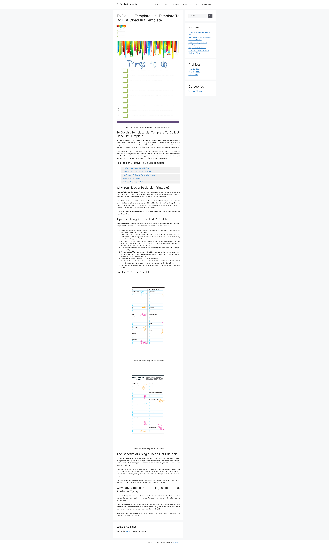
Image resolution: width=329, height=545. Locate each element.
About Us (157, 4)
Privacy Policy (206, 4)
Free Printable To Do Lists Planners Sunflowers (139, 175)
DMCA (197, 4)
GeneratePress (176, 542)
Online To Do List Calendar (132, 178)
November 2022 (194, 72)
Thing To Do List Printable (197, 48)
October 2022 (193, 75)
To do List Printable (195, 91)
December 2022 (194, 69)
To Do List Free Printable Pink (133, 182)
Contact (166, 4)
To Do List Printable (127, 4)
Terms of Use (176, 4)
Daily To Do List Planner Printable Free (136, 168)
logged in (129, 531)
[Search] (210, 16)
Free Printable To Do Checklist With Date (137, 171)
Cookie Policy (187, 4)
